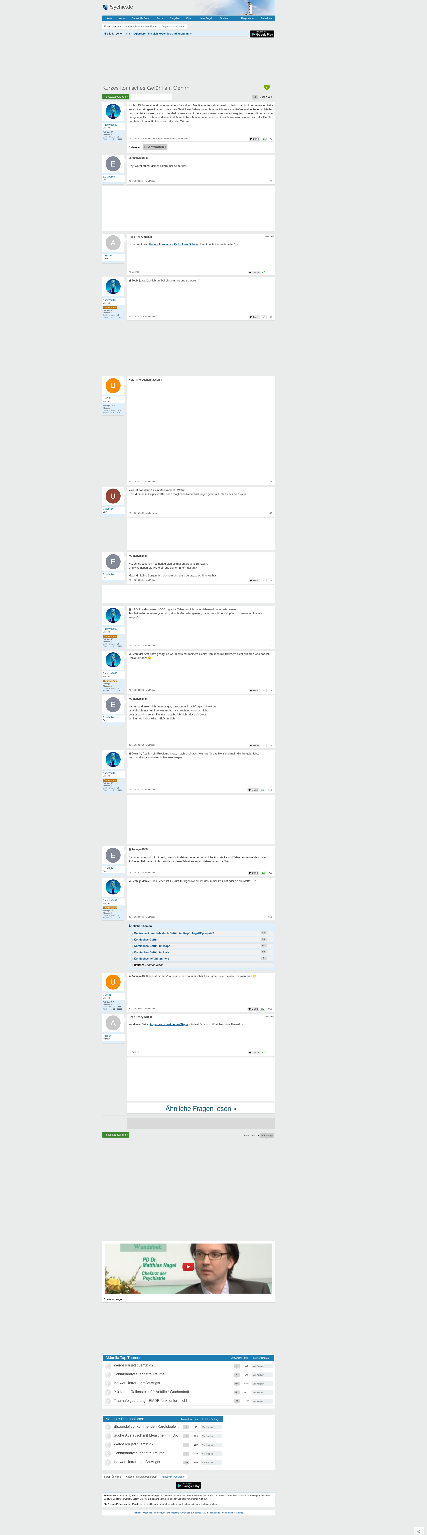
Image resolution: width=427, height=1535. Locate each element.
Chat (188, 18)
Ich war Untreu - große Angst (137, 1382)
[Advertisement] (201, 820)
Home (108, 18)
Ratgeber (175, 18)
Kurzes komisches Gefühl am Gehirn (145, 87)
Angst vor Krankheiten (173, 1476)
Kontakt (137, 1512)
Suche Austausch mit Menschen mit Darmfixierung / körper (161, 1435)
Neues (122, 18)
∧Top (419, 1531)
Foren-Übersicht (112, 1476)
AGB (205, 1512)
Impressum (159, 1512)
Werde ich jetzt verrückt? (133, 1364)
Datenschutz (173, 1512)
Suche (159, 18)
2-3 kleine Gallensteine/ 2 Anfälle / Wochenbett (151, 1391)
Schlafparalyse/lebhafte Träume (139, 1373)
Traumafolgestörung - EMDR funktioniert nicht (150, 1400)
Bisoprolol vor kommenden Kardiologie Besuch (151, 1426)
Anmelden (266, 18)
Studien (224, 18)
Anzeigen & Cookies (191, 1512)
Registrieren (247, 18)
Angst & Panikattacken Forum (141, 1476)
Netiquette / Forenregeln (221, 1512)
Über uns (147, 1512)
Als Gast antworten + (116, 96)
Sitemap (240, 1512)
